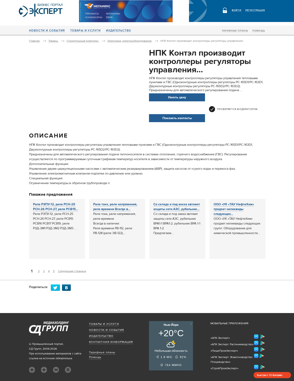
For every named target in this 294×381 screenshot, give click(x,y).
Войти (236, 10)
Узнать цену (177, 97)
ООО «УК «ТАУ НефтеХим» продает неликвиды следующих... (234, 209)
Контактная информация (111, 342)
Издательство (118, 30)
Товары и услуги (85, 30)
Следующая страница (72, 271)
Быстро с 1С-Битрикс (270, 375)
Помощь (258, 31)
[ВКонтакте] (67, 287)
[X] (56, 287)
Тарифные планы (235, 31)
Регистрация (255, 10)
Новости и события (47, 30)
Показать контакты (177, 118)
